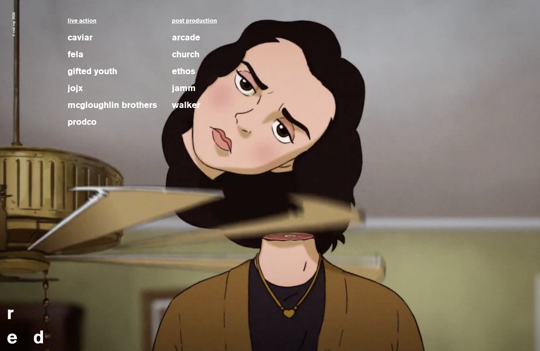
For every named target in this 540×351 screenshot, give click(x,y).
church (185, 54)
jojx (75, 88)
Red (25, 327)
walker (186, 105)
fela (75, 54)
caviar (80, 37)
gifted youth (92, 71)
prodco (82, 122)
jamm (184, 88)
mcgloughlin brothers (112, 105)
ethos (183, 71)
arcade (186, 37)
